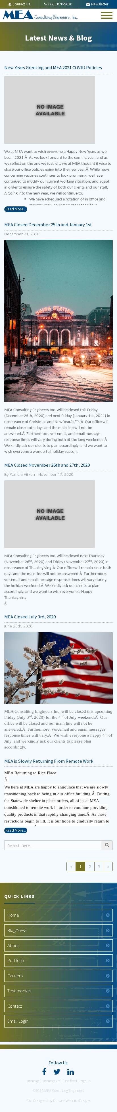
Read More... (16, 209)
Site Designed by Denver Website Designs (58, 1100)
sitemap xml (52, 1081)
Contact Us (21, 4)
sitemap (33, 1081)
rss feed (71, 1081)
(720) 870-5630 (60, 4)
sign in (85, 1081)
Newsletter (99, 4)
